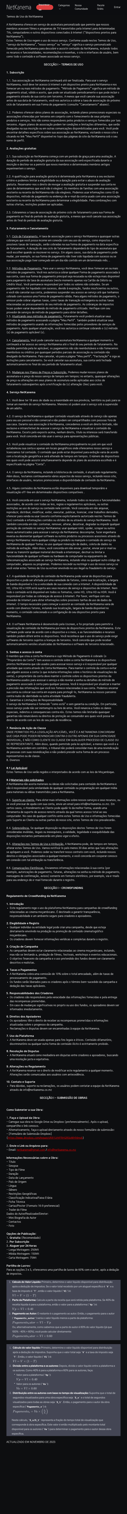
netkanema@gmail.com (31, 1150)
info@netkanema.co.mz (61, 1150)
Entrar (117, 7)
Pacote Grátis (101, 7)
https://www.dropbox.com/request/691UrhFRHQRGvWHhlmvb (45, 1138)
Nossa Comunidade (81, 7)
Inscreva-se (44, 7)
